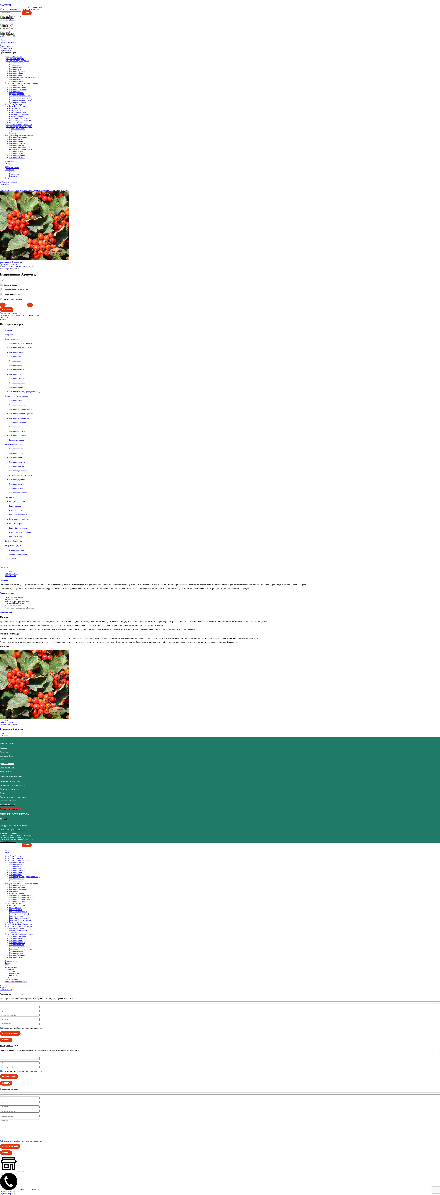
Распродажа (9, 335)
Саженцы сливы (15, 75)
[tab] (222, 564)
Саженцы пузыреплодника (19, 147)
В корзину (6, 310)
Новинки (8, 330)
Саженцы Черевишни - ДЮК (20, 348)
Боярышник (18, 598)
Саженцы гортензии (17, 139)
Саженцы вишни (15, 67)
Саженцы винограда (17, 85)
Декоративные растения (23, 190)
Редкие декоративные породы (21, 149)
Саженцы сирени (16, 151)
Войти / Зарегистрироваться (16, 982)
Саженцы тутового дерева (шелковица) (24, 77)
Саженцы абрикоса (16, 63)
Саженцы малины (16, 92)
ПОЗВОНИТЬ (5, 5)
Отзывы (12, 172)
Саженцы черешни (16, 79)
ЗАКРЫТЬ (6, 1040)
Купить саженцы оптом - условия (13, 785)
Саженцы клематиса (17, 143)
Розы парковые (15, 108)
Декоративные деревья (13, 546)
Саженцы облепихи (17, 71)
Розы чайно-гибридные (18, 118)
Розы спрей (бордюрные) (19, 114)
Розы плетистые (15, 110)
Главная (3, 190)
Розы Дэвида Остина (17, 106)
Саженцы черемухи (17, 158)
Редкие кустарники (16, 94)
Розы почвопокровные (18, 112)
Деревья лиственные (17, 129)
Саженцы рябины (16, 73)
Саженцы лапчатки (16, 145)
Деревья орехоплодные (18, 131)
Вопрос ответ (14, 174)
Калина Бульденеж (7, 269)
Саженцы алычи (15, 65)
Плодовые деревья (12, 339)
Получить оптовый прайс (10, 781)
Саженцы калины (16, 141)
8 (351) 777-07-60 (7, 36)
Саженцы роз (10, 497)
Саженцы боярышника (18, 137)
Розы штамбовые (15, 123)
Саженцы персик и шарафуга (20, 343)
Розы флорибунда (16, 116)
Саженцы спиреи (16, 153)
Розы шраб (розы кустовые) (20, 120)
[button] (4, 720)
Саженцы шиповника (17, 102)
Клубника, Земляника (13, 541)
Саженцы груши (15, 69)
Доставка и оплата (7, 764)
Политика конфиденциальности (12, 830)
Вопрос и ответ (6, 771)
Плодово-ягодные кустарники (16, 396)
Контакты (13, 176)
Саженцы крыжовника (18, 90)
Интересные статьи (7, 768)
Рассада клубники (7, 756)
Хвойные (12, 133)
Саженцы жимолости (17, 88)
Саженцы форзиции (17, 156)
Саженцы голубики (17, 400)
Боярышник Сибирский (9, 262)
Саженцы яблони (16, 81)
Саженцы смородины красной (21, 98)
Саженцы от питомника (9, 789)
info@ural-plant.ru (8, 20)
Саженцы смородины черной (20, 100)
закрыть (3, 319)
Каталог (10, 190)
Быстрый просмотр (7, 722)
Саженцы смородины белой (20, 96)
